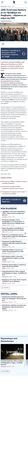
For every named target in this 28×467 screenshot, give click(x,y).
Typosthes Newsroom (6, 21)
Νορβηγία (15, 85)
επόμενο (25, 233)
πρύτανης (5, 100)
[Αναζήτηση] (25, 2)
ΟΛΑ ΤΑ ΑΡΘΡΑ (5, 287)
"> (11, 54)
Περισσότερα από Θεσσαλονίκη (9, 340)
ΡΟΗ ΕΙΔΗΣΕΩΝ (9, 208)
